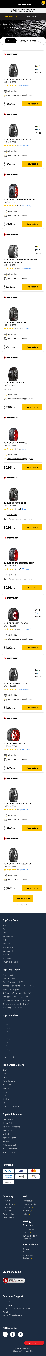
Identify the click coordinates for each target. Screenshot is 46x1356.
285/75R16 (7, 1053)
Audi (4, 1095)
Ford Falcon (8, 1119)
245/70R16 (7, 1031)
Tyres (13, 24)
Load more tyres (23, 898)
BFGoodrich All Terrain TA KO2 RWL (17, 993)
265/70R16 (7, 1038)
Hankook (6, 943)
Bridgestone (8, 936)
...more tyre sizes (9, 1057)
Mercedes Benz (9, 1081)
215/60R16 (7, 1024)
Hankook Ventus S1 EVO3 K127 (15, 996)
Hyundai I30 (8, 1130)
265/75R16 (7, 1046)
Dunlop (6, 954)
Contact (27, 1200)
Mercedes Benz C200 (11, 1137)
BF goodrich (8, 947)
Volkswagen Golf (9, 1145)
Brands (21, 24)
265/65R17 (7, 1035)
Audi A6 (6, 1134)
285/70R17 (7, 1049)
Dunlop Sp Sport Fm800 (12, 1007)
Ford (5, 1073)
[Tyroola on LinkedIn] (5, 1334)
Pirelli (5, 929)
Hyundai (6, 1088)
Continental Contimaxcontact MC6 (17, 1000)
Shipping (27, 1210)
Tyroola (8, 1204)
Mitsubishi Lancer (10, 1148)
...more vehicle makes (12, 1106)
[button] (38, 69)
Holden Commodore (11, 1126)
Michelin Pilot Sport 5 (11, 989)
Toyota (5, 1077)
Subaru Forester (9, 1152)
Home (5, 24)
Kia (4, 1102)
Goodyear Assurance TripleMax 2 (16, 1004)
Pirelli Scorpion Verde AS (13, 982)
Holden (6, 1099)
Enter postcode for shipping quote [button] (20, 155)
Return (26, 1214)
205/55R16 (7, 1020)
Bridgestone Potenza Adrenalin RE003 (18, 985)
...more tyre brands (10, 961)
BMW (5, 1070)
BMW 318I (7, 1141)
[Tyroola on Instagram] (20, 1334)
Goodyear (7, 958)
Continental (8, 951)
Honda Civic (8, 1123)
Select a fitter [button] (12, 151)
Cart (44, 2)
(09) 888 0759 (8, 1301)
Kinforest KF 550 (9, 978)
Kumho (6, 932)
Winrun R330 (8, 975)
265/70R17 (7, 1042)
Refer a (8, 1217)
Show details (32, 103)
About (6, 1200)
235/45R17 (7, 1027)
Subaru (5, 1092)
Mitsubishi (7, 1084)
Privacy (8, 1214)
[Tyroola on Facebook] (12, 1334)
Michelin (6, 940)
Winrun (6, 925)
